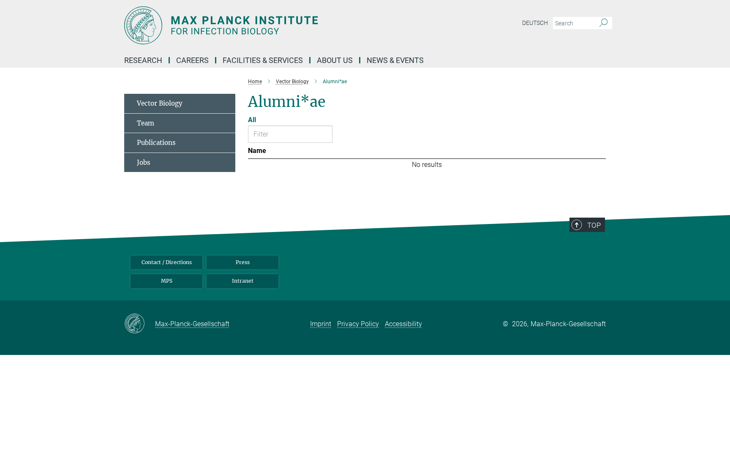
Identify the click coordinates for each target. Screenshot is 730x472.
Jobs (143, 162)
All (252, 120)
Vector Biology (159, 103)
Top (594, 225)
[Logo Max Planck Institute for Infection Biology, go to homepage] (282, 25)
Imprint (320, 324)
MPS (166, 281)
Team (145, 123)
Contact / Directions (167, 262)
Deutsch (535, 22)
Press (243, 262)
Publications (156, 143)
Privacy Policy (358, 324)
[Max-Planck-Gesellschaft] (139, 324)
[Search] (603, 23)
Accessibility (403, 324)
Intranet (242, 281)
